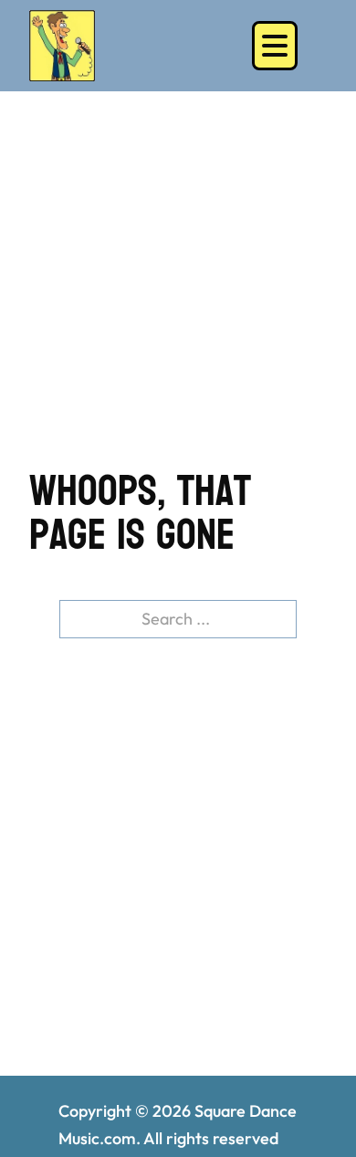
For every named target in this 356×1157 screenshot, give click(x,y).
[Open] (275, 45)
